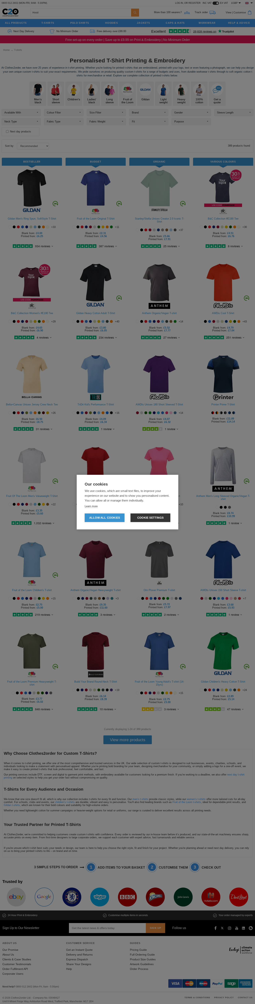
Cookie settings (150, 517)
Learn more (91, 506)
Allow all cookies (104, 517)
